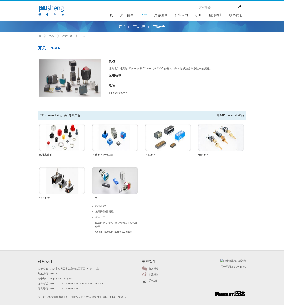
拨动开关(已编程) (102, 154)
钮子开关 (44, 198)
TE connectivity (118, 92)
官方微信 (154, 268)
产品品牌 (139, 26)
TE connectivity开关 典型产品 (60, 115)
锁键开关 (203, 154)
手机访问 (154, 280)
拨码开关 (150, 154)
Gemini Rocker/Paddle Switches (113, 231)
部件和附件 (46, 154)
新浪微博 (154, 274)
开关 (82, 35)
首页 (41, 36)
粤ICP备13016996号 (114, 296)
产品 (122, 26)
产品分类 (159, 26)
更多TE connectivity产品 (230, 115)
